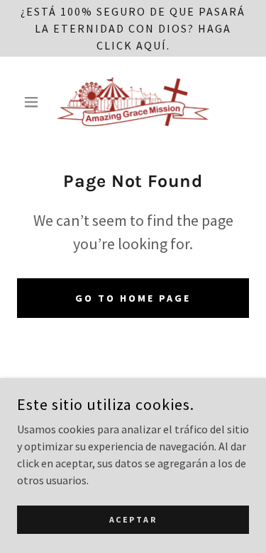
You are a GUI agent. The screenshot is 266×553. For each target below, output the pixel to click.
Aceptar (133, 519)
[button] (34, 102)
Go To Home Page (133, 298)
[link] (133, 102)
